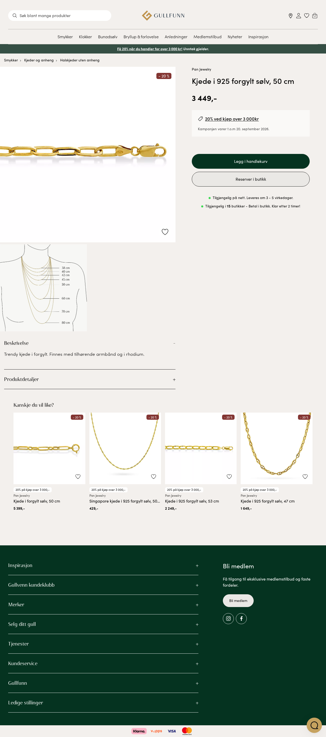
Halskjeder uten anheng (80, 60)
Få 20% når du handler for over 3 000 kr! (149, 48)
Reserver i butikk (251, 179)
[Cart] (315, 15)
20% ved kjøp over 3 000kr (232, 118)
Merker (16, 604)
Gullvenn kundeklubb (31, 585)
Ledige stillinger (25, 703)
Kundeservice (22, 663)
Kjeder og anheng (39, 60)
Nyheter (235, 36)
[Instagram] (228, 618)
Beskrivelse (16, 343)
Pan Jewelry (201, 69)
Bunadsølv (107, 36)
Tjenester (18, 644)
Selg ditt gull (22, 624)
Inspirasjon (258, 36)
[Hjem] (163, 15)
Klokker (85, 36)
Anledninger (176, 36)
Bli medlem (238, 600)
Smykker (65, 36)
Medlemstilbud (208, 36)
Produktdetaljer (21, 379)
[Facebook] (241, 618)
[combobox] (59, 15)
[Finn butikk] (291, 16)
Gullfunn (17, 683)
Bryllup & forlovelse (141, 36)
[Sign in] (299, 16)
